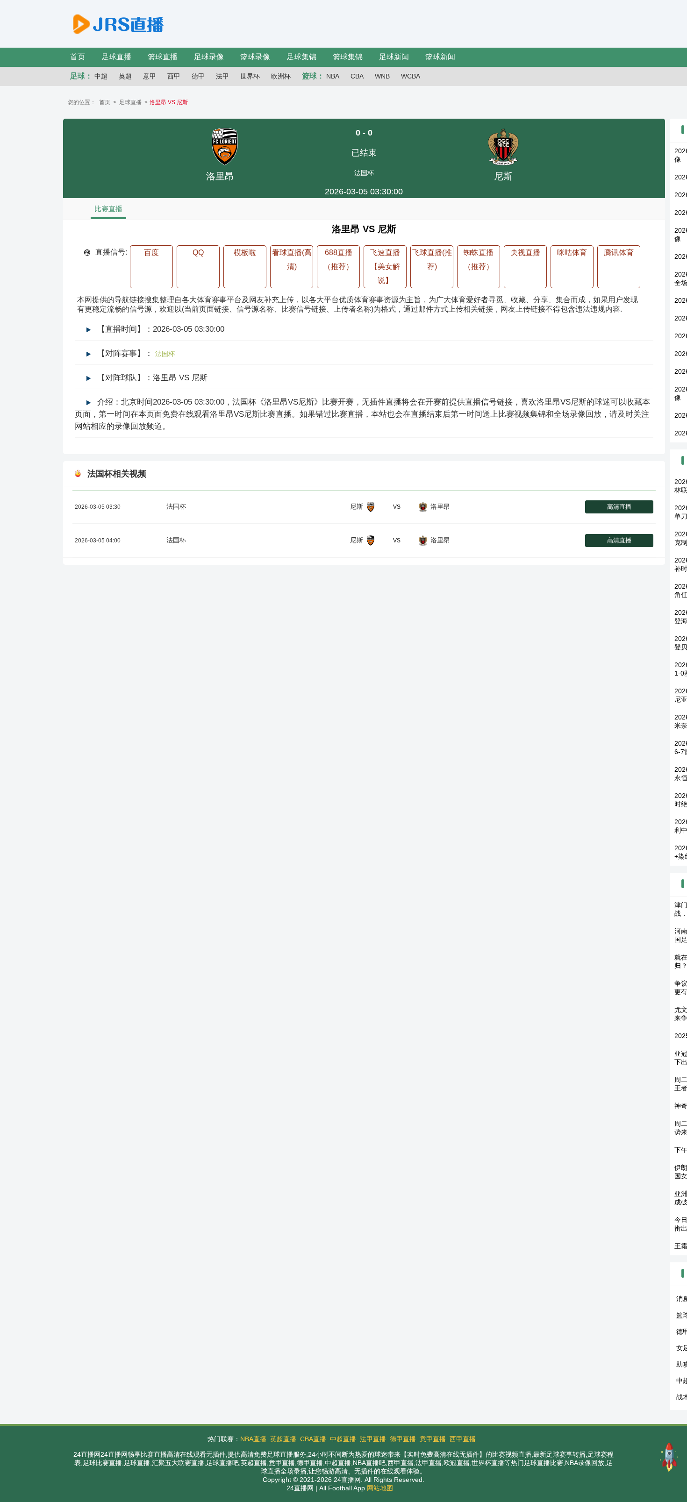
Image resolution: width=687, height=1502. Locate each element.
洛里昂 (440, 506)
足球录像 (209, 57)
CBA (357, 76)
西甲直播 (463, 1439)
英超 (125, 76)
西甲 (173, 76)
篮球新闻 (440, 57)
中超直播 (343, 1439)
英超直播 (283, 1439)
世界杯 (250, 76)
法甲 (222, 76)
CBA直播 (313, 1439)
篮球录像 (255, 57)
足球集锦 (301, 57)
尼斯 (356, 506)
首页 (77, 57)
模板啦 (245, 252)
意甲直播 (433, 1439)
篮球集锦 (348, 57)
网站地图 (380, 1488)
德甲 (198, 76)
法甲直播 (373, 1439)
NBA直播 (253, 1439)
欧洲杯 (281, 76)
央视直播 (525, 252)
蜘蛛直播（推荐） (479, 260)
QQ (198, 252)
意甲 (149, 76)
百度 (151, 252)
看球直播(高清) (292, 260)
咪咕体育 (572, 252)
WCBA (410, 76)
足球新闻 (394, 57)
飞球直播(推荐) (432, 260)
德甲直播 (403, 1439)
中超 (100, 76)
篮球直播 (163, 57)
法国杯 (364, 173)
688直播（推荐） (338, 260)
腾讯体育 (619, 252)
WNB (382, 76)
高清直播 (619, 506)
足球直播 (116, 57)
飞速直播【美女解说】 (385, 267)
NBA (332, 76)
